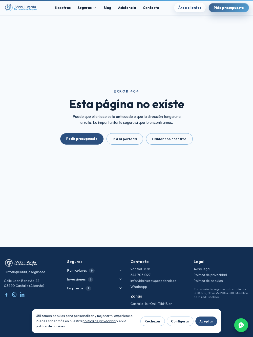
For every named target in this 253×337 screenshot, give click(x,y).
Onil (153, 303)
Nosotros (63, 7)
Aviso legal (202, 269)
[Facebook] (6, 294)
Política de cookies (208, 281)
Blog (107, 7)
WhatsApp (138, 286)
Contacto (151, 7)
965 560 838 (140, 269)
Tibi (161, 303)
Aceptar (206, 321)
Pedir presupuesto (82, 138)
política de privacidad (99, 321)
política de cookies (50, 326)
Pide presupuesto (229, 7)
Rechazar (153, 321)
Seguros (85, 7)
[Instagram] (14, 294)
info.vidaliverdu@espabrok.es (153, 281)
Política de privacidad (210, 275)
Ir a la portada (125, 139)
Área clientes (189, 7)
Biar (169, 303)
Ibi (146, 303)
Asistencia (127, 7)
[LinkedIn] (22, 294)
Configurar (180, 321)
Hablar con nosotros (169, 139)
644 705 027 (140, 275)
